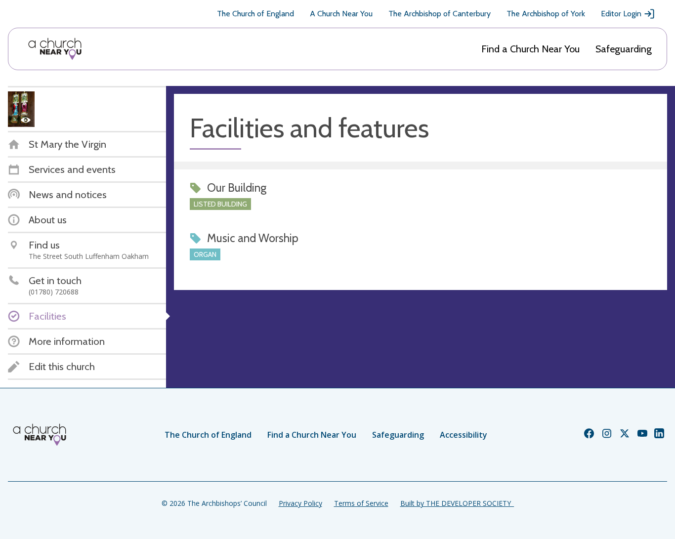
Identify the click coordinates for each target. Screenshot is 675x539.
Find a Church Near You (530, 49)
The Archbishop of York (545, 13)
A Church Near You (341, 13)
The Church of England (255, 13)
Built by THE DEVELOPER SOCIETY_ (457, 503)
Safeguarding (623, 49)
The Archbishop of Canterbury (439, 13)
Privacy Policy (300, 503)
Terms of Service (361, 503)
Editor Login (621, 13)
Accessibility (463, 434)
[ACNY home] (54, 49)
